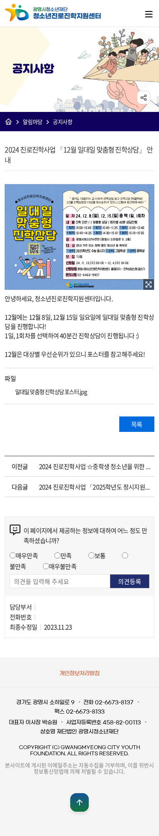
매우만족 (27, 555)
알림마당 (32, 121)
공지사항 (63, 121)
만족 (66, 555)
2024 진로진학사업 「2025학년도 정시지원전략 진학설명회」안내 (95, 486)
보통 (100, 555)
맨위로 (79, 802)
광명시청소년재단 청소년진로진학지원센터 (55, 13)
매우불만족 (62, 566)
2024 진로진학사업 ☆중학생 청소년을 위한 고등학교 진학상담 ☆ (95, 466)
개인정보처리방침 (79, 673)
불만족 (18, 566)
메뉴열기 (148, 14)
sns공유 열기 (144, 97)
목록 (136, 424)
